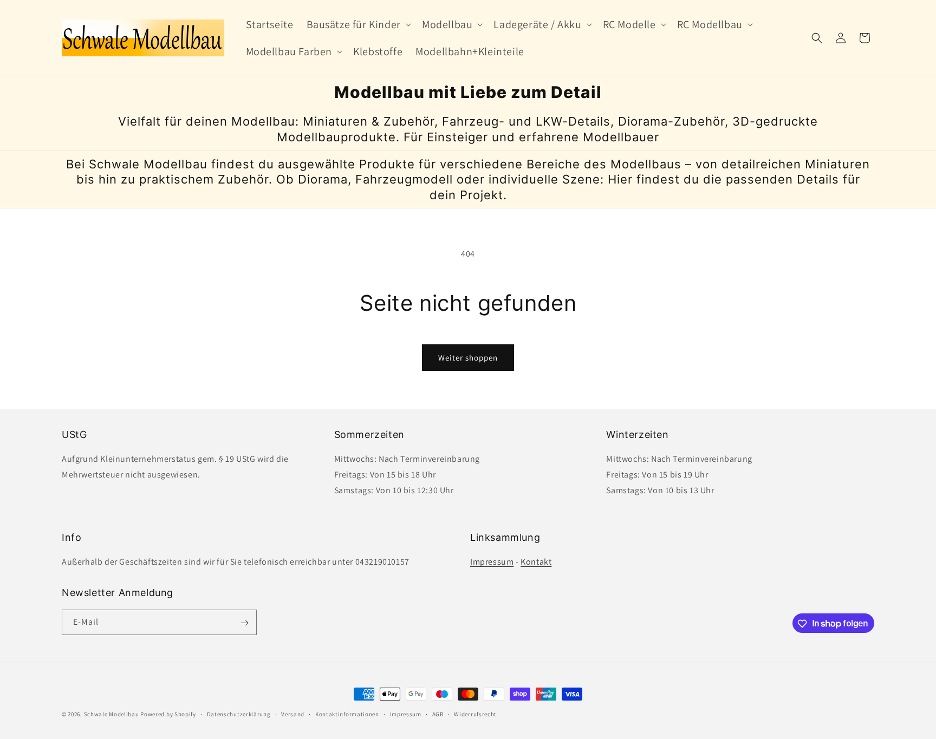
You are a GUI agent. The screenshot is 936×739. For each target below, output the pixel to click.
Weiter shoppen (468, 357)
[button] (357, 24)
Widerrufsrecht (475, 713)
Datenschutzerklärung (239, 713)
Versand (292, 713)
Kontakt (536, 561)
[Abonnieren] (244, 623)
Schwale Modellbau (111, 714)
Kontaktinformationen (347, 713)
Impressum (492, 561)
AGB (438, 713)
